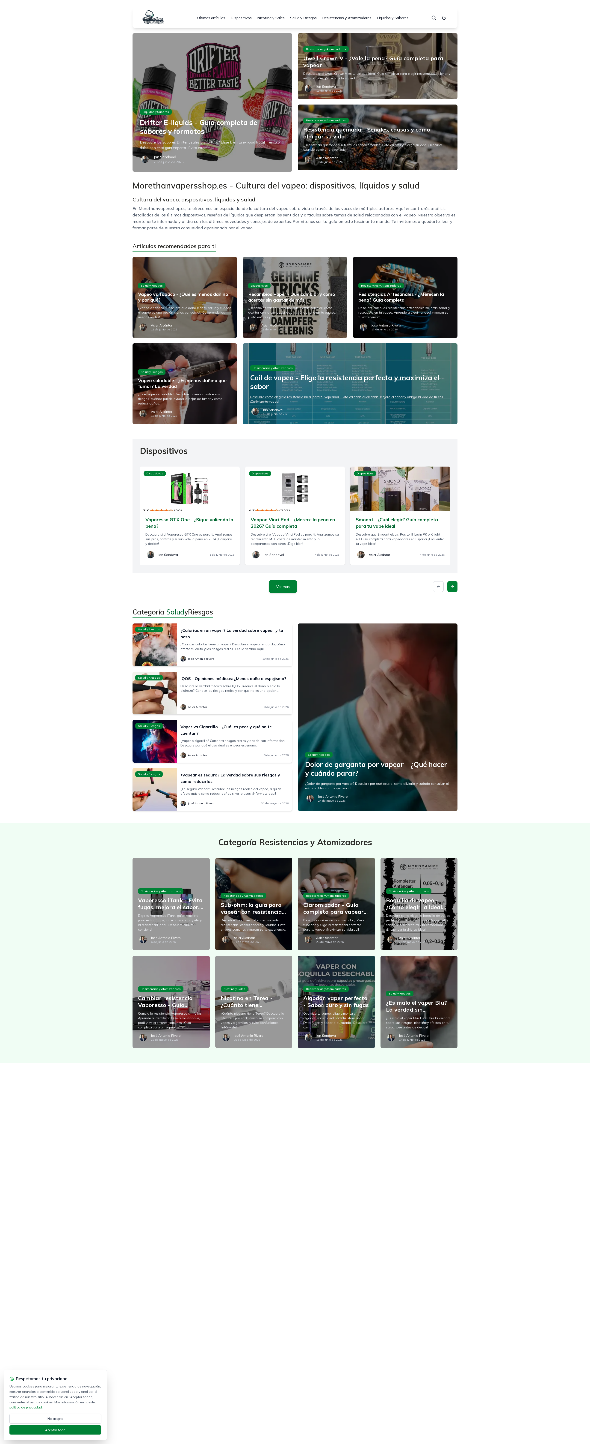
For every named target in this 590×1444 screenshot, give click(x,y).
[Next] (452, 586)
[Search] (433, 17)
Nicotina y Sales (271, 17)
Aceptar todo (55, 1430)
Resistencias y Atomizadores (346, 17)
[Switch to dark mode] (444, 18)
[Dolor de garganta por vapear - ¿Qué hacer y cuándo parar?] (377, 717)
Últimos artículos (211, 17)
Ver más (283, 586)
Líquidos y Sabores (392, 17)
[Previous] (438, 586)
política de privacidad (25, 1407)
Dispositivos (241, 17)
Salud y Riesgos (303, 17)
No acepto (55, 1419)
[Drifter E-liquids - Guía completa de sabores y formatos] (212, 102)
